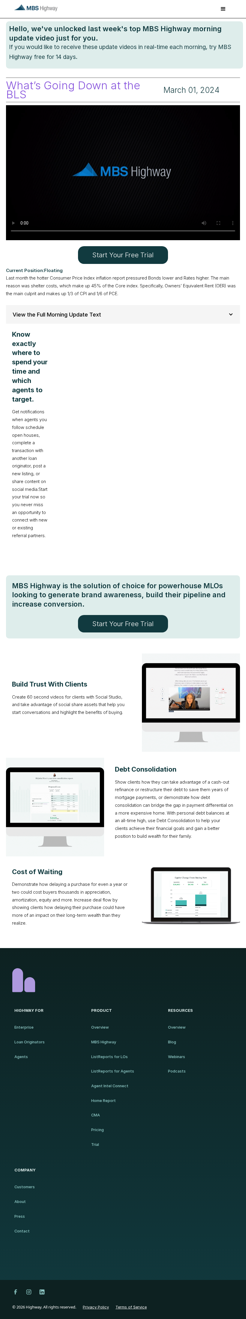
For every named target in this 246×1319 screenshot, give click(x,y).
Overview (100, 1027)
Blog (172, 1042)
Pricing (97, 1130)
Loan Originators (29, 1042)
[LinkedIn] (42, 1292)
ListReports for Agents (112, 1071)
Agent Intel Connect (109, 1086)
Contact (22, 1231)
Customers (24, 1187)
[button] (223, 9)
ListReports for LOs (109, 1056)
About (20, 1201)
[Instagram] (29, 1292)
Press (19, 1216)
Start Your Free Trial (123, 255)
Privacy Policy (96, 1307)
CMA (95, 1115)
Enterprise (24, 1027)
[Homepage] (123, 980)
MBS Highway (103, 1042)
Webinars (176, 1056)
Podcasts (177, 1071)
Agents (21, 1056)
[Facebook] (15, 1292)
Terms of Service (131, 1307)
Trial (95, 1144)
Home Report (103, 1100)
